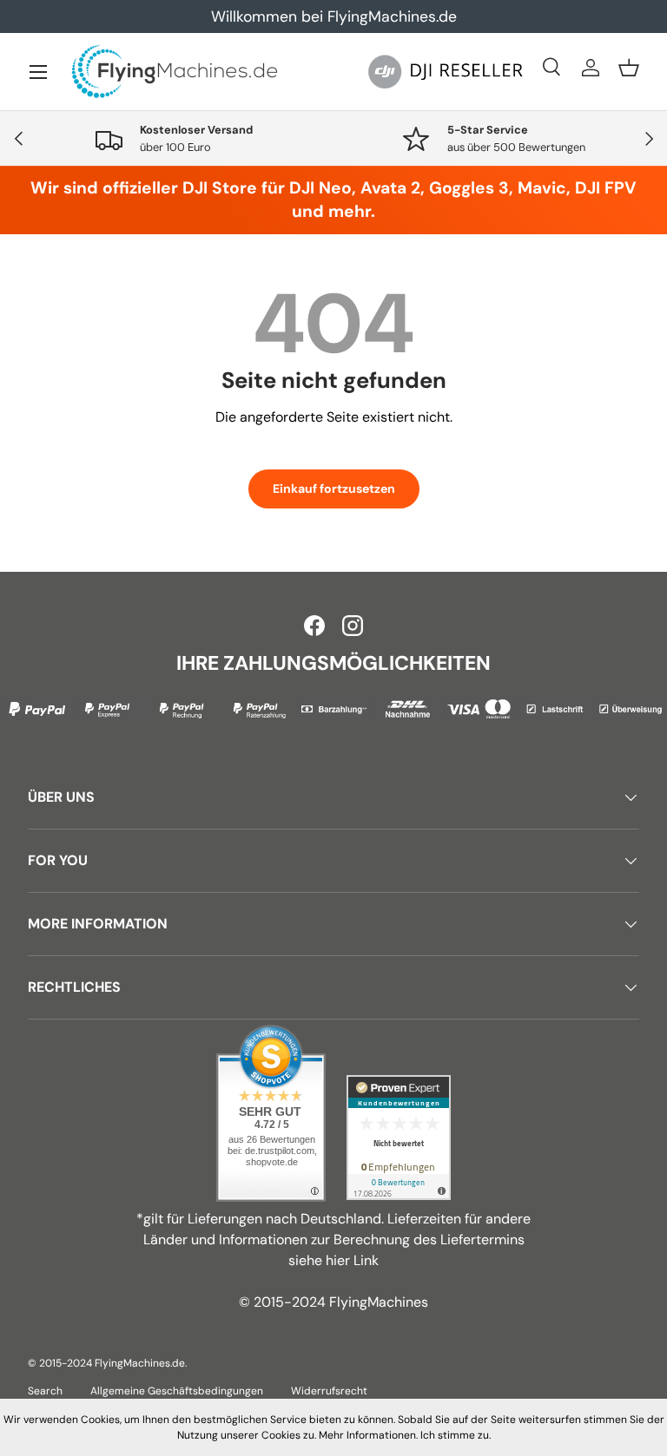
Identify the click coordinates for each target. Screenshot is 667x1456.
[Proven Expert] (399, 1137)
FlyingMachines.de (140, 1363)
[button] (629, 68)
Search (45, 1391)
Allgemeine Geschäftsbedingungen (176, 1391)
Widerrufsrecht (329, 1391)
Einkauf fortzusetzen (334, 488)
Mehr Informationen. (368, 1435)
